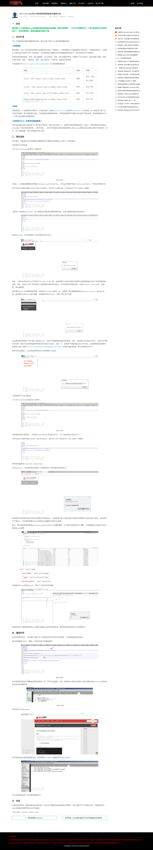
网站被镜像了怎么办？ (35, 818)
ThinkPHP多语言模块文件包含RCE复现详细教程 (132, 35)
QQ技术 (90, 3)
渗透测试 (55, 3)
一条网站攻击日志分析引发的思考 (128, 68)
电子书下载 (99, 3)
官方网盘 (140, 3)
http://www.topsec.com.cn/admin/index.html (37, 64)
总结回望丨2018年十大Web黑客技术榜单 (130, 103)
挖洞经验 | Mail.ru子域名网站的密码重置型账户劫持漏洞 (134, 61)
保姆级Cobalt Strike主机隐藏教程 (128, 55)
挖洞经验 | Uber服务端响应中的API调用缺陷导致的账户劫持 (86, 818)
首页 (36, 3)
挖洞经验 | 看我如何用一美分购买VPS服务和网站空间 (134, 71)
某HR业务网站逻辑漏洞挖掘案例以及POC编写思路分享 (134, 90)
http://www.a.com (60, 110)
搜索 (132, 3)
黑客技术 (55, 16)
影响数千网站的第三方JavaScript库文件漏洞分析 (132, 87)
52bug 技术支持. (84, 846)
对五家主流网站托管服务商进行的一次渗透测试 (132, 107)
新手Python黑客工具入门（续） (127, 100)
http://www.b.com (77, 110)
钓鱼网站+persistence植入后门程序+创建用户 (131, 32)
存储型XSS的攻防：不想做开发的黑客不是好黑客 (132, 74)
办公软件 (81, 3)
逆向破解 (46, 3)
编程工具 (72, 3)
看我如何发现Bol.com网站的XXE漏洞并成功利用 (132, 84)
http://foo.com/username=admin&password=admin (43, 347)
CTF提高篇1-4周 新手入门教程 (127, 81)
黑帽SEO (63, 3)
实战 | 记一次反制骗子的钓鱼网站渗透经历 (130, 39)
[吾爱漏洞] (19, 3)
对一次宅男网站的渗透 (124, 58)
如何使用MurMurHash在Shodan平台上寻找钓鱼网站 (133, 42)
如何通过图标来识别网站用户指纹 (128, 48)
